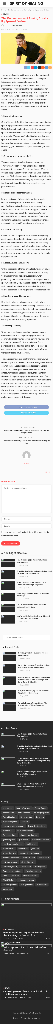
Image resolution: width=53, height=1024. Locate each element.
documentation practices (13, 826)
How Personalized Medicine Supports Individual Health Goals (31, 606)
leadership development (30, 853)
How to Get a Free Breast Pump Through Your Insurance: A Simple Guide (26, 431)
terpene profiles (10, 884)
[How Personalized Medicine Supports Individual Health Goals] (8, 608)
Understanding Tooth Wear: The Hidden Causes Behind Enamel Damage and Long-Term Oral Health (34, 679)
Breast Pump (40, 808)
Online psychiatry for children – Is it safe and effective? (26, 948)
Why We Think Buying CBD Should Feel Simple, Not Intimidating (33, 692)
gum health (23, 839)
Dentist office (26, 817)
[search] (48, 3)
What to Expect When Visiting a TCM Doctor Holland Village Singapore (31, 583)
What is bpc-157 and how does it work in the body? (33, 594)
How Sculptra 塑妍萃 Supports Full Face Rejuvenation (32, 561)
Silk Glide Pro (8, 880)
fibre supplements (25, 830)
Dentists (40, 817)
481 (48, 953)
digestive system (10, 821)
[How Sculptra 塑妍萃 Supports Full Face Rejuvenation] (8, 563)
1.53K (48, 997)
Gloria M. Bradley (10, 997)
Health (6, 14)
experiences (8, 830)
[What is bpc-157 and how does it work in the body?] (8, 597)
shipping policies (30, 875)
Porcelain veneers (33, 871)
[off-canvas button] (4, 3)
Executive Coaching (36, 826)
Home (3, 10)
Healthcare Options (40, 839)
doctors (24, 821)
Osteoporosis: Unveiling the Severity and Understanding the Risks (26, 442)
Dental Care (9, 929)
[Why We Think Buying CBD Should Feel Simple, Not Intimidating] (9, 694)
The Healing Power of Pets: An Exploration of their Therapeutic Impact (25, 993)
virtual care (7, 889)
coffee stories (24, 812)
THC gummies (27, 884)
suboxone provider (26, 880)
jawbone (35, 848)
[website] (4, 472)
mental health (29, 857)
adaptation (7, 808)
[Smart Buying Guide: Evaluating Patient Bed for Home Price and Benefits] (8, 574)
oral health (26, 866)
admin (6, 26)
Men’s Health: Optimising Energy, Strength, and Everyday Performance (34, 617)
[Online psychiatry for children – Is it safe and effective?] (26, 943)
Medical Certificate (11, 857)
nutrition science (10, 862)
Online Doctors (27, 862)
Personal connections (12, 871)
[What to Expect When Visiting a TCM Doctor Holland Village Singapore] (8, 585)
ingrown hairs (8, 848)
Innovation (23, 848)
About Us (36, 1018)
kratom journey (9, 853)
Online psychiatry (10, 866)
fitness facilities (9, 835)
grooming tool (9, 839)
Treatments (42, 884)
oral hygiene (40, 866)
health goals (31, 844)
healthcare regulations (12, 844)
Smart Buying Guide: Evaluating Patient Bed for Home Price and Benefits (34, 572)
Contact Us (25, 1018)
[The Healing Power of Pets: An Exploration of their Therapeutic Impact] (26, 972)
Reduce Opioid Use (11, 875)
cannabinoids (8, 812)
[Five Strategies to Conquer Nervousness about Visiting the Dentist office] (26, 922)
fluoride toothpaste (28, 835)
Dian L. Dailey (9, 953)
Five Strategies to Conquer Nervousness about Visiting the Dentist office (23, 934)
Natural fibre (44, 857)
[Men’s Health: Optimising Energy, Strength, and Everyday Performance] (8, 619)
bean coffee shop (23, 808)
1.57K (48, 938)
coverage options (41, 812)
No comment (17, 26)
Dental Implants (10, 817)
